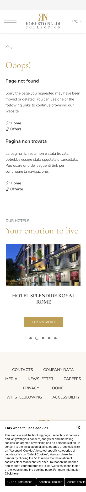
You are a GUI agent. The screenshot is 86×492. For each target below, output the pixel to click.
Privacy (31, 388)
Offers (16, 129)
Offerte (16, 189)
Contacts (22, 369)
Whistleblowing (24, 397)
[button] (30, 338)
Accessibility (66, 397)
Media (11, 378)
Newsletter (40, 378)
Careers (72, 378)
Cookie (56, 388)
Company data (58, 369)
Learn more (43, 322)
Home (16, 123)
